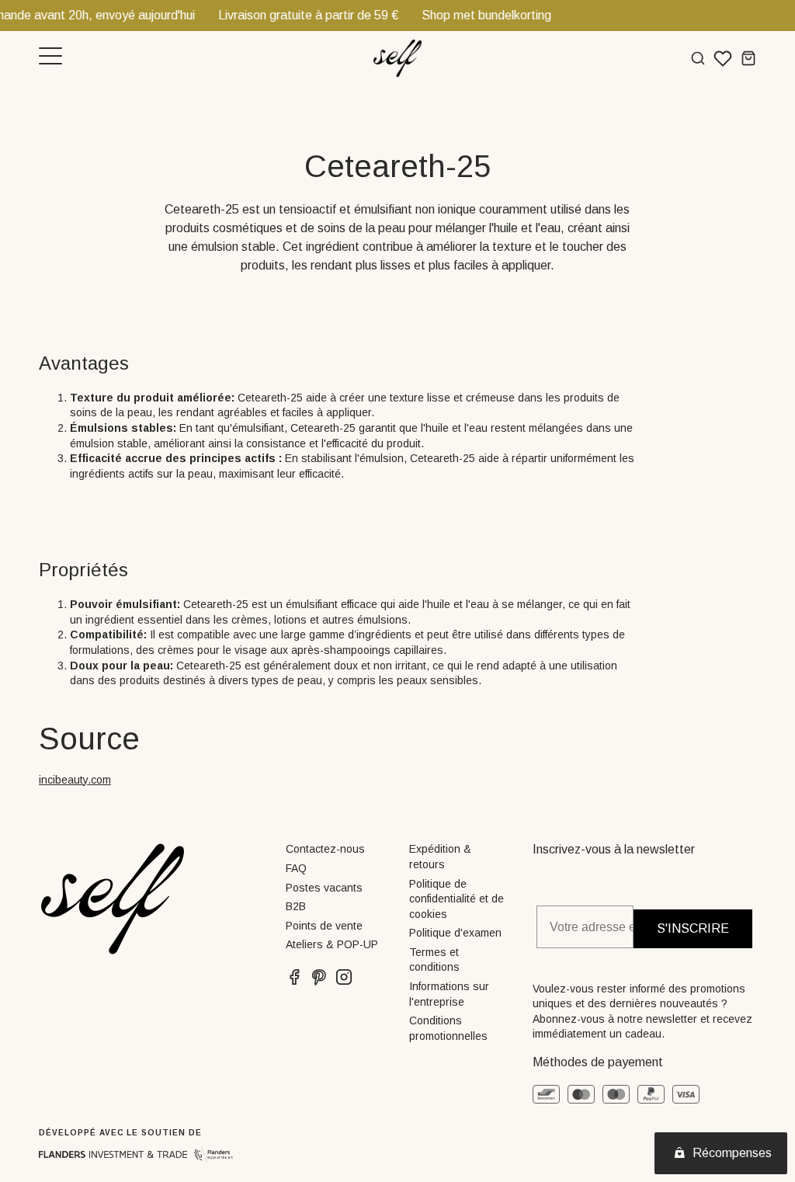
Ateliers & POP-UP (332, 944)
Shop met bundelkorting (457, 15)
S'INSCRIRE (693, 928)
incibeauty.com (75, 780)
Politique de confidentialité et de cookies (456, 899)
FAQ (296, 868)
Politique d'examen (455, 932)
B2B (296, 906)
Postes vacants (324, 887)
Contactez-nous (325, 849)
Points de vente (324, 926)
